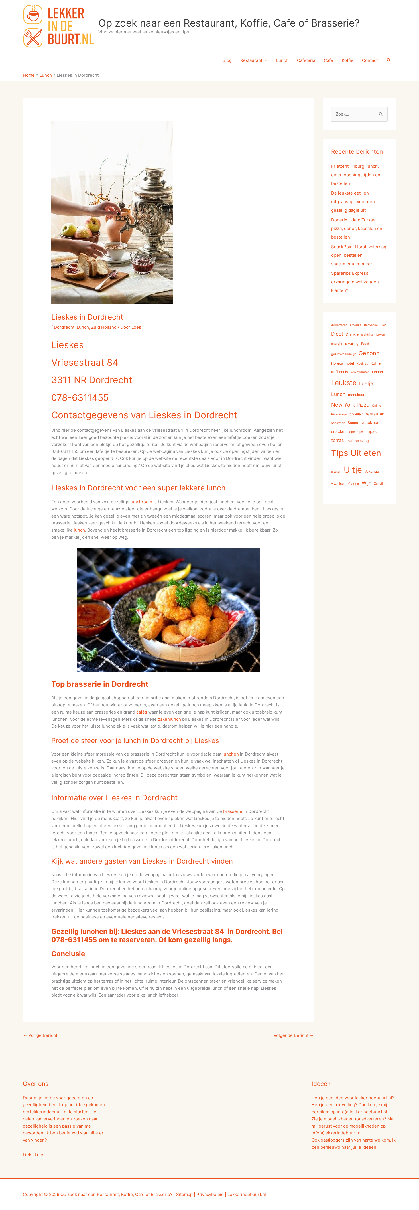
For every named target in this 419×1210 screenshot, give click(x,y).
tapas (371, 431)
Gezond (369, 353)
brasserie (232, 811)
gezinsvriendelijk (343, 354)
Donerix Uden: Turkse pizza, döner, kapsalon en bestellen (356, 228)
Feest (365, 344)
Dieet (337, 334)
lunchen (231, 754)
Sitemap (184, 1194)
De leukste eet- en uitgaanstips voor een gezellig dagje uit (353, 201)
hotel (350, 363)
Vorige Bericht (40, 1035)
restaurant (376, 414)
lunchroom (141, 501)
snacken (339, 431)
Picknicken (339, 414)
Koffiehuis (339, 372)
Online (376, 405)
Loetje (366, 383)
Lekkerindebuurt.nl (246, 1194)
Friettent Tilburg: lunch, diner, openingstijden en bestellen (355, 174)
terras (337, 440)
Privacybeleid (210, 1194)
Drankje (352, 334)
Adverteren (339, 325)
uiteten (336, 472)
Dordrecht (64, 327)
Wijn (366, 483)
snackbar (370, 422)
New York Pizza (350, 404)
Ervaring (352, 343)
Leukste (344, 383)
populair (356, 414)
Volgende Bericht (294, 1035)
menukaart (357, 395)
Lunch (282, 60)
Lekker (377, 372)
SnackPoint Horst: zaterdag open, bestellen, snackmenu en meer (358, 255)
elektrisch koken (373, 334)
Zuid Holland (104, 327)
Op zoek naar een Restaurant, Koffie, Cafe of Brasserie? (229, 23)
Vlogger (353, 484)
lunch (79, 530)
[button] (389, 60)
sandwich (338, 423)
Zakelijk (379, 484)
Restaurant (251, 60)
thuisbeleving (357, 441)
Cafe (328, 60)
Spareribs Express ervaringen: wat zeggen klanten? (355, 281)
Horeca (337, 363)
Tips (339, 453)
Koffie (347, 60)
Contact (370, 60)
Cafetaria (306, 60)
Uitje (353, 470)
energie (336, 344)
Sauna (353, 423)
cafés (141, 712)
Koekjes (362, 363)
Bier (383, 325)
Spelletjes (356, 432)
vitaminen (338, 484)
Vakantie (372, 471)
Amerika (355, 325)
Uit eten (366, 453)
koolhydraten (360, 372)
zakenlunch (169, 719)
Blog (227, 60)
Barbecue (371, 325)
